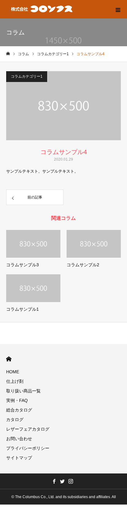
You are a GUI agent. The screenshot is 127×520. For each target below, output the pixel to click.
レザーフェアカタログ (27, 429)
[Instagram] (71, 481)
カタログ (14, 419)
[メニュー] (118, 9)
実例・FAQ (17, 400)
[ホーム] (8, 54)
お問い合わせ (19, 438)
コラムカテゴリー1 (27, 76)
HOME (8, 359)
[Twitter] (62, 481)
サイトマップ (19, 457)
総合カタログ (19, 409)
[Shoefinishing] (42, 9)
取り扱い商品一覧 (23, 390)
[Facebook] (54, 481)
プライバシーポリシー (27, 448)
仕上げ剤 (14, 381)
